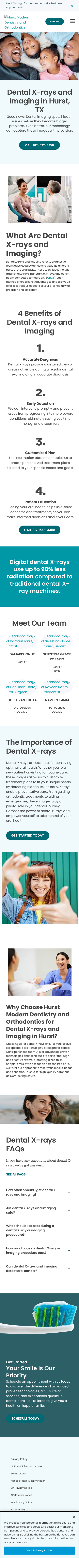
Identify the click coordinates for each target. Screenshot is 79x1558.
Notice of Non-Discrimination (28, 1480)
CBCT (50, 278)
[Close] (74, 1516)
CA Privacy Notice (21, 1487)
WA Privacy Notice (21, 1502)
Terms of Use (18, 1473)
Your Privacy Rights (39, 1550)
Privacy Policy (19, 1459)
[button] (72, 21)
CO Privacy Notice (21, 1495)
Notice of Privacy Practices (26, 1466)
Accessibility (18, 1509)
